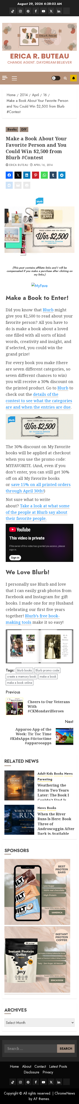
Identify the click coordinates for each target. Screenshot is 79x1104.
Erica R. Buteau (39, 56)
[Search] (65, 78)
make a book (48, 676)
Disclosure (31, 1072)
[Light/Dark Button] (56, 78)
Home (14, 1066)
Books (12, 129)
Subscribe (73, 78)
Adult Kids (45, 774)
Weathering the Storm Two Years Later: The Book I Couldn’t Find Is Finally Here (53, 795)
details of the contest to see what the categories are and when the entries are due (39, 401)
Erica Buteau (18, 165)
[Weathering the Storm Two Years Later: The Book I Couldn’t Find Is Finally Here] (19, 785)
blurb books (24, 670)
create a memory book (21, 676)
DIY (24, 129)
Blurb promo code (47, 670)
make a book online (19, 682)
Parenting (45, 779)
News (68, 774)
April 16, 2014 (43, 165)
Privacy (48, 1072)
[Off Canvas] (4, 78)
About (26, 1066)
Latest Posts (58, 1066)
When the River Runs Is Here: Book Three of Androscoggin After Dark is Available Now (56, 826)
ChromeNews (65, 1093)
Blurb (48, 309)
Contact (40, 1066)
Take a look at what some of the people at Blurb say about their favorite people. (38, 512)
